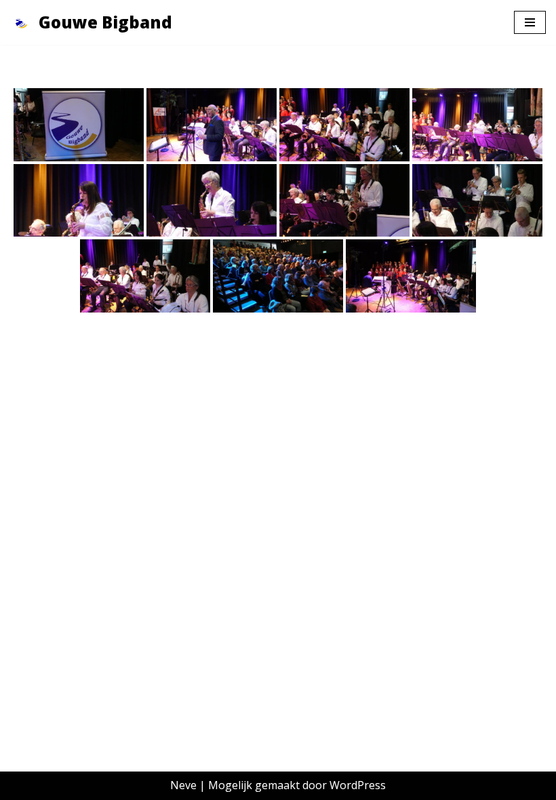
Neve (183, 785)
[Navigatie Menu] (530, 22)
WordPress (358, 785)
